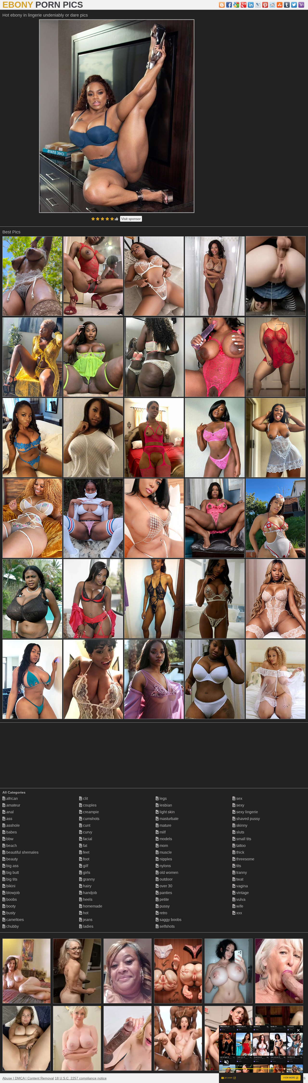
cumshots (90, 819)
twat (239, 879)
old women (168, 872)
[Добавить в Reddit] (272, 5)
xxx (238, 913)
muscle (165, 852)
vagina (241, 886)
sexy (239, 805)
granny (88, 879)
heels (87, 899)
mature (165, 825)
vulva (240, 899)
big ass (12, 866)
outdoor (166, 879)
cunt (86, 825)
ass (8, 819)
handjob (89, 893)
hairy (86, 886)
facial (87, 839)
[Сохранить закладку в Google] (236, 5)
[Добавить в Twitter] (294, 5)
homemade (92, 906)
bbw (9, 839)
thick (239, 852)
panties (165, 893)
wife (239, 906)
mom (163, 846)
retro (163, 913)
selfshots (167, 926)
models (165, 839)
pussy (164, 906)
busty (10, 913)
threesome (244, 859)
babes (11, 832)
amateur (12, 805)
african (11, 798)
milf (162, 832)
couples (89, 805)
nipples (165, 859)
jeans (87, 920)
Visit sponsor (131, 219)
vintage (242, 893)
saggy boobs (170, 920)
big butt (12, 872)
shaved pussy (247, 819)
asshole (12, 825)
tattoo (240, 846)
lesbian (165, 805)
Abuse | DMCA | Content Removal (28, 1078)
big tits (11, 879)
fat (84, 846)
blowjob (12, 893)
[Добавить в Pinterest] (265, 5)
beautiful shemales (21, 852)
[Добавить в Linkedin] (251, 5)
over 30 (165, 886)
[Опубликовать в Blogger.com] (222, 5)
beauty (11, 859)
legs (163, 798)
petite (164, 899)
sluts (239, 832)
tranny (241, 872)
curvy (87, 832)
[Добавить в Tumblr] (287, 5)
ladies (87, 926)
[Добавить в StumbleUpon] (279, 5)
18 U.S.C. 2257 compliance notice (81, 1078)
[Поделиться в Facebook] (229, 5)
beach (11, 846)
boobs (11, 899)
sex (238, 798)
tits (238, 866)
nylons (165, 866)
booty (10, 906)
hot (85, 913)
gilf (85, 866)
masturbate (169, 819)
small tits (243, 839)
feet (85, 852)
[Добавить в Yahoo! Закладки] (301, 5)
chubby (12, 926)
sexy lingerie (246, 812)
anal (9, 812)
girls (86, 872)
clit (85, 798)
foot (85, 859)
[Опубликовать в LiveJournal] (258, 5)
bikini (10, 886)
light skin (167, 812)
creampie (90, 812)
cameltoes (14, 920)
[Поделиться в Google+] (243, 5)
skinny (241, 825)
